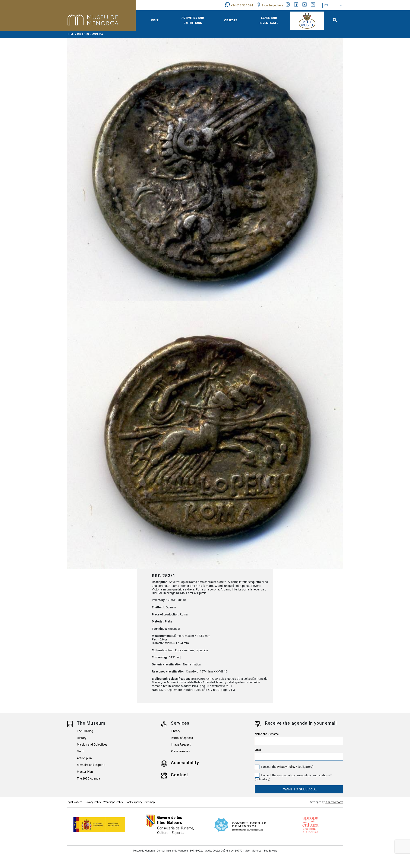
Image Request (181, 744)
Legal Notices (74, 802)
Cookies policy (134, 802)
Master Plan (85, 772)
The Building (85, 731)
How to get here (273, 5)
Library (175, 731)
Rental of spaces (182, 738)
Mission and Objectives (92, 744)
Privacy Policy (286, 767)
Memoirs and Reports (91, 765)
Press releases (180, 751)
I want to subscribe (299, 789)
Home (70, 34)
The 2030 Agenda (88, 778)
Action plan (84, 758)
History (81, 738)
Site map (150, 802)
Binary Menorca (334, 802)
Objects (83, 34)
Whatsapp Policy (113, 802)
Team (80, 751)
